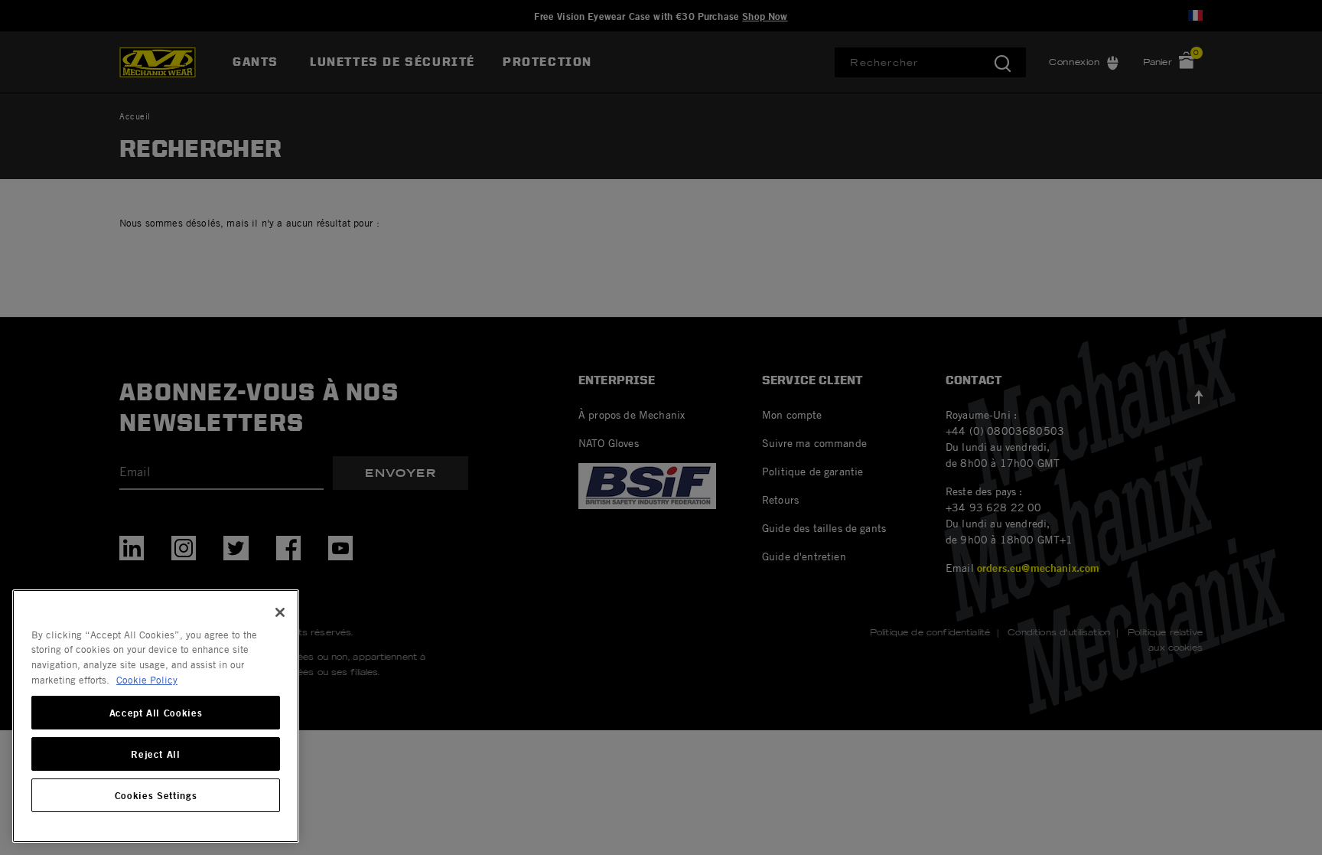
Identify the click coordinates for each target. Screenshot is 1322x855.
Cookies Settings (156, 795)
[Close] (280, 612)
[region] (155, 716)
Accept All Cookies (156, 713)
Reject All (156, 754)
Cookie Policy (146, 680)
